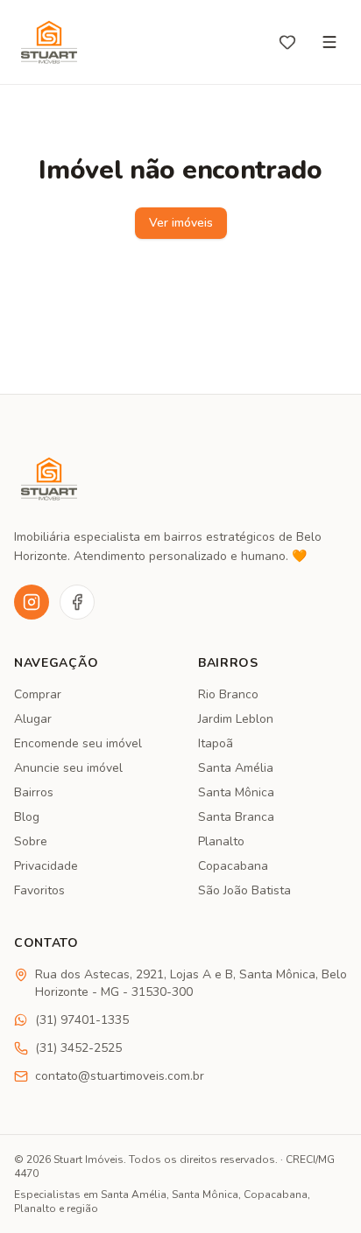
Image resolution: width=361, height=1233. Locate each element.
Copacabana (233, 866)
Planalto (221, 841)
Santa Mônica (236, 792)
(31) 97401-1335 (82, 1020)
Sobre (30, 841)
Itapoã (215, 743)
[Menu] (329, 42)
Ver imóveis (181, 222)
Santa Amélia (235, 768)
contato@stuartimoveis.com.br (119, 1076)
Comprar (37, 694)
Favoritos (39, 890)
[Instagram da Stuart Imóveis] (31, 602)
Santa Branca (236, 817)
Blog (26, 817)
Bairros (33, 792)
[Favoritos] (287, 42)
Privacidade (46, 866)
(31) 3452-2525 (78, 1048)
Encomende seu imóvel (78, 743)
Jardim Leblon (235, 719)
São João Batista (244, 890)
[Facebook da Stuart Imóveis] (77, 602)
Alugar (33, 719)
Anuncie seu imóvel (68, 768)
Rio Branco (228, 694)
